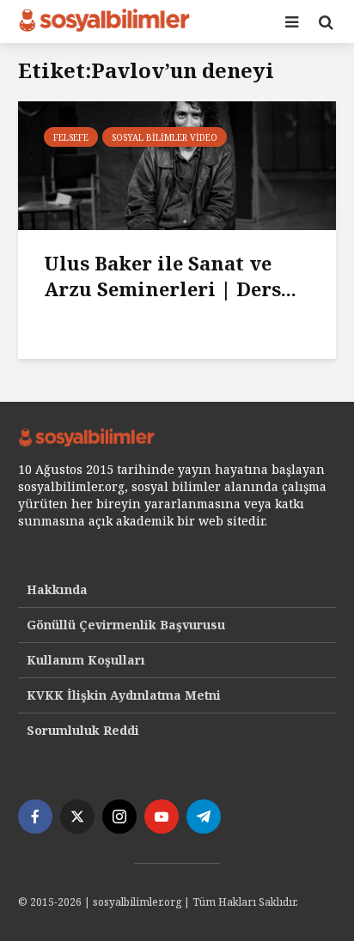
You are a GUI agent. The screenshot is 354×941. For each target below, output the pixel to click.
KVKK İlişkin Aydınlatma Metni (124, 695)
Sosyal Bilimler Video (164, 137)
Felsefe (70, 137)
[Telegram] (203, 816)
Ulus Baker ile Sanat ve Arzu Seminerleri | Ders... (170, 275)
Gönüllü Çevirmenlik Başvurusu (126, 624)
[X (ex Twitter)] (77, 816)
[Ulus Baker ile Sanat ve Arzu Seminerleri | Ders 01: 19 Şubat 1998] (177, 164)
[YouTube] (161, 816)
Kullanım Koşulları (86, 660)
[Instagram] (119, 816)
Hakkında (57, 589)
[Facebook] (35, 816)
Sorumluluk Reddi (83, 730)
